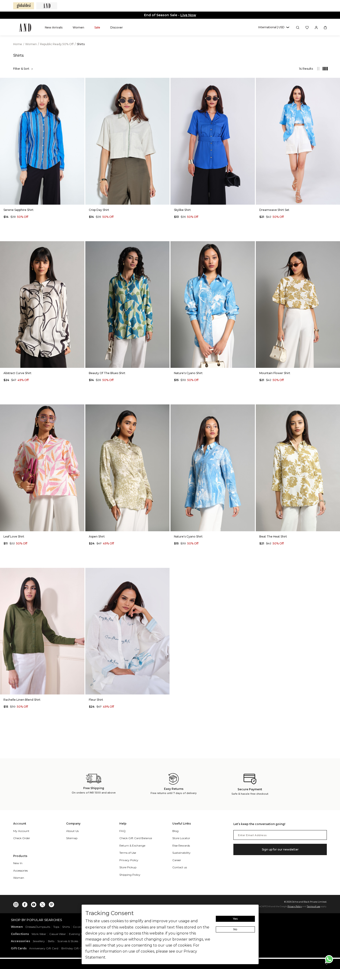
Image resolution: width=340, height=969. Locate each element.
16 (59, 197)
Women (31, 44)
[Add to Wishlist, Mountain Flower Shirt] (336, 245)
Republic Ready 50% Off (57, 44)
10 (196, 197)
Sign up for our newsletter (280, 849)
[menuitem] (54, 27)
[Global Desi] (23, 5)
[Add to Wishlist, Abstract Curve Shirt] (80, 245)
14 (309, 524)
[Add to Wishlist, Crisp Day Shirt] (165, 81)
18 (155, 197)
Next (79, 141)
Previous (4, 141)
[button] (273, 27)
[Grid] (323, 69)
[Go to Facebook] (25, 903)
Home (17, 44)
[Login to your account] (316, 27)
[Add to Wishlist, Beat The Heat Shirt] (336, 408)
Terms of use (313, 906)
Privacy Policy (294, 906)
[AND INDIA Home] (25, 27)
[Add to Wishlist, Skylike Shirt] (250, 81)
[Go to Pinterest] (51, 903)
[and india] (46, 5)
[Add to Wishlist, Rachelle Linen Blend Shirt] (80, 571)
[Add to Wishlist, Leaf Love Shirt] (80, 408)
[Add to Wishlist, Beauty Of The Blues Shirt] (165, 245)
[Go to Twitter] (42, 903)
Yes (235, 918)
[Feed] (318, 69)
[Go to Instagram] (16, 903)
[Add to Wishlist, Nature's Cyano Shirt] (250, 245)
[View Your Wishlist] (307, 27)
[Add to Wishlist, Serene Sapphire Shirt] (80, 81)
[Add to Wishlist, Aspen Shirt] (165, 408)
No (235, 929)
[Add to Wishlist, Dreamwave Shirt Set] (336, 81)
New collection (195, 15)
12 (207, 197)
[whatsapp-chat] (329, 959)
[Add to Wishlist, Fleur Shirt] (165, 571)
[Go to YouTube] (34, 903)
